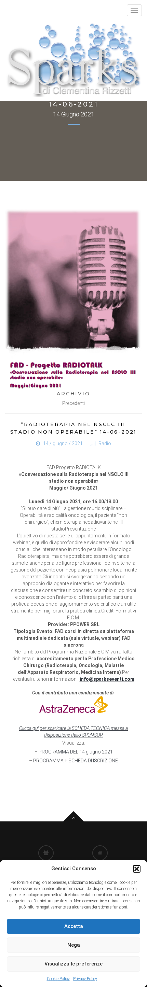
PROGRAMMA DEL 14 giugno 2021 (76, 752)
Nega (73, 945)
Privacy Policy (85, 978)
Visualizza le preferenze (73, 964)
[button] (136, 868)
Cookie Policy (58, 978)
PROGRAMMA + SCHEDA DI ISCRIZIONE (75, 760)
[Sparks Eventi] (73, 59)
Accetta (73, 926)
